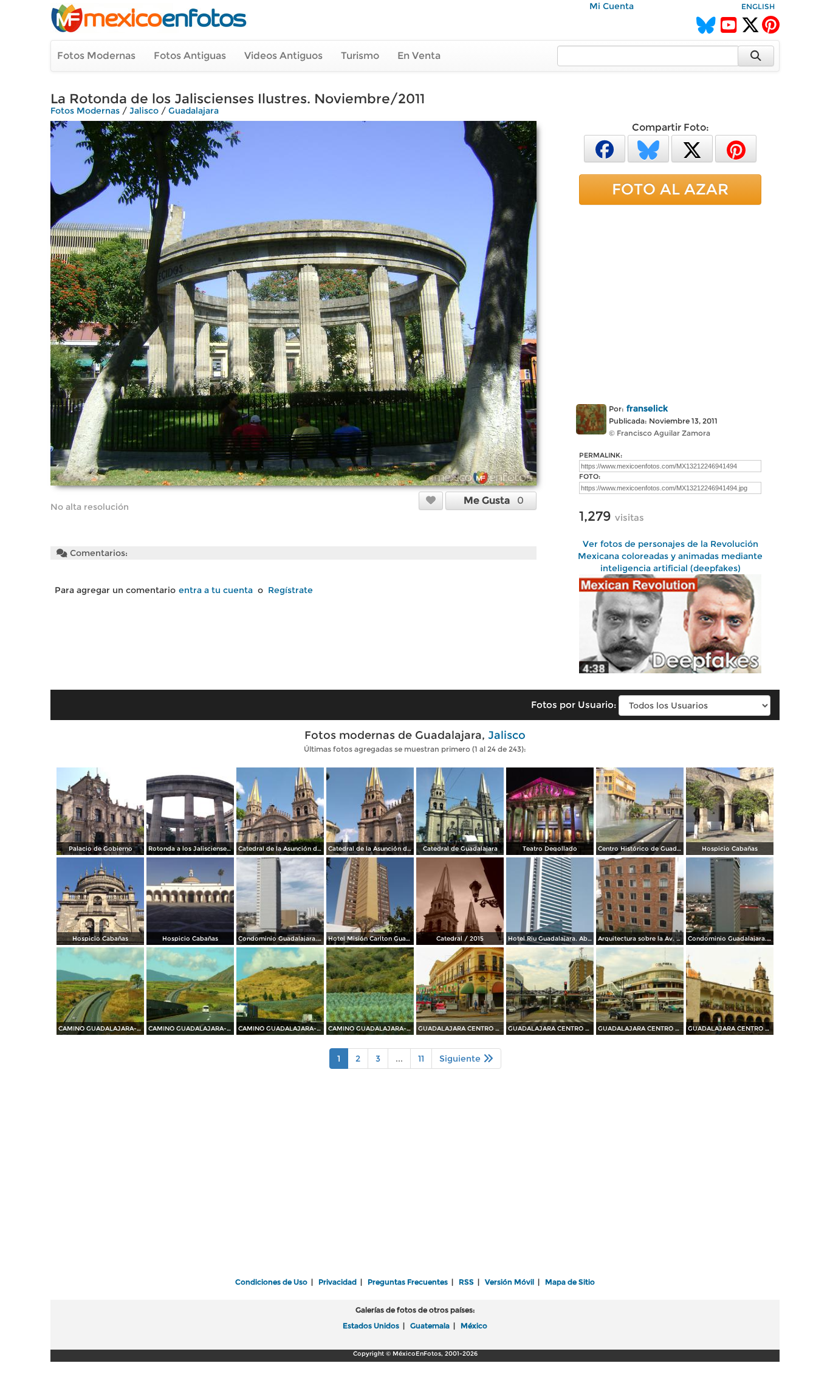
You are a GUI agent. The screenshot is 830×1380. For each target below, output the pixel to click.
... (399, 1058)
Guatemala (430, 1325)
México (474, 1325)
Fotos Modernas (96, 55)
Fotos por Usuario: (573, 704)
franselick (647, 408)
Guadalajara (193, 110)
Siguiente (461, 1058)
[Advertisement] (670, 302)
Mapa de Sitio (570, 1281)
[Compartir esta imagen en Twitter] (692, 148)
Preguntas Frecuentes (408, 1281)
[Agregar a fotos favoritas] (431, 500)
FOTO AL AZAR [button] (670, 189)
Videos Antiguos (283, 55)
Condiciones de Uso (271, 1281)
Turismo (360, 55)
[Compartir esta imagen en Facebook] (604, 148)
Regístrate (290, 590)
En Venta (419, 55)
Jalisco (144, 110)
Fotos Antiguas (190, 55)
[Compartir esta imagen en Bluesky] (648, 148)
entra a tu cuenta (216, 590)
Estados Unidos (371, 1325)
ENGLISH (758, 6)
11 (421, 1058)
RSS (466, 1281)
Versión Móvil (509, 1281)
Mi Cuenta (611, 6)
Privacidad (337, 1281)
